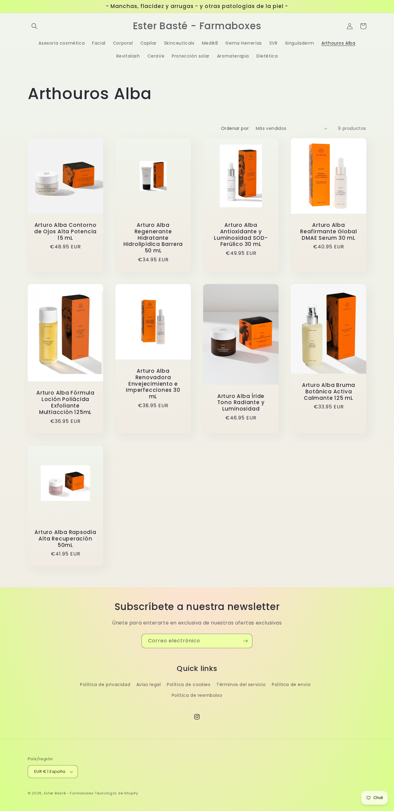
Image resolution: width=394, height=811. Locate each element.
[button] (34, 26)
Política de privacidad (105, 684)
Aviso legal (148, 684)
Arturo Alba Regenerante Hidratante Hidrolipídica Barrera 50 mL (153, 238)
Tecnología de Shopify (116, 793)
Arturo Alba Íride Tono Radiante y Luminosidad (241, 402)
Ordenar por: (235, 128)
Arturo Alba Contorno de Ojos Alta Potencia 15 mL (65, 231)
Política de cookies (188, 684)
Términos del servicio (241, 684)
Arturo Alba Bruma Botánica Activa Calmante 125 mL (328, 391)
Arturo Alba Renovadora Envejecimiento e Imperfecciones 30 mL (153, 384)
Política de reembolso (197, 695)
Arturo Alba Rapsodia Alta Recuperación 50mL (65, 538)
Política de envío (291, 684)
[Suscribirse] (245, 641)
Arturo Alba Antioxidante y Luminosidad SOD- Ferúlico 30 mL (240, 234)
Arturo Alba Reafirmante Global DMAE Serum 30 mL (328, 231)
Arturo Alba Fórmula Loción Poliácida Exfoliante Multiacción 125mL (65, 402)
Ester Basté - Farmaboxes (69, 793)
